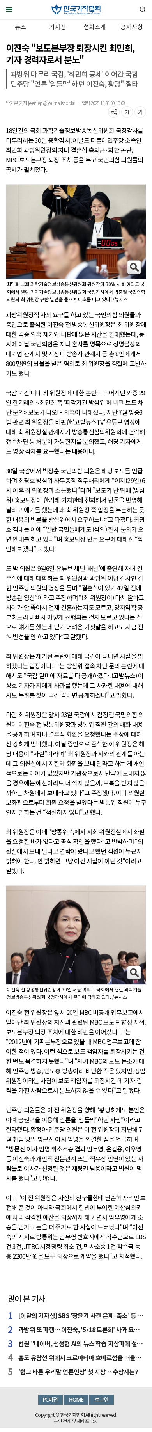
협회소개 (94, 26)
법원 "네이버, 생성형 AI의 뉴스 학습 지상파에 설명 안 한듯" (81, 1343)
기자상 (57, 26)
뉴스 (20, 26)
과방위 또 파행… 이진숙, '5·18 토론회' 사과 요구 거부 (81, 1329)
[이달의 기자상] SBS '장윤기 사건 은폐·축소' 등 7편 (81, 1315)
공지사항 (131, 26)
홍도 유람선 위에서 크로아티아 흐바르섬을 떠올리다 (81, 1357)
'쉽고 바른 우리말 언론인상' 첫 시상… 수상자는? (78, 1371)
